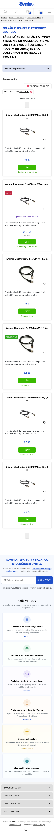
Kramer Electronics (16, 17)
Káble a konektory (34, 17)
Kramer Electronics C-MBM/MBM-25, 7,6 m (27, 399)
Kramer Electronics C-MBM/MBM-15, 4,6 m (27, 468)
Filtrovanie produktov (15, 68)
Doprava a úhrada (12, 795)
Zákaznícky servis (12, 787)
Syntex (4, 17)
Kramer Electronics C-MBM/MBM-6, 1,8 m (27, 184)
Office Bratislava (12, 803)
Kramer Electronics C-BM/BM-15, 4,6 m (27, 258)
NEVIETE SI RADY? (11, 811)
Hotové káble (6, 20)
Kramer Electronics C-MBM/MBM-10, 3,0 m (27, 116)
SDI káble (18, 20)
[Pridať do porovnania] (44, 139)
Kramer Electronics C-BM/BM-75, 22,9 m (27, 328)
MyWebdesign (39, 824)
